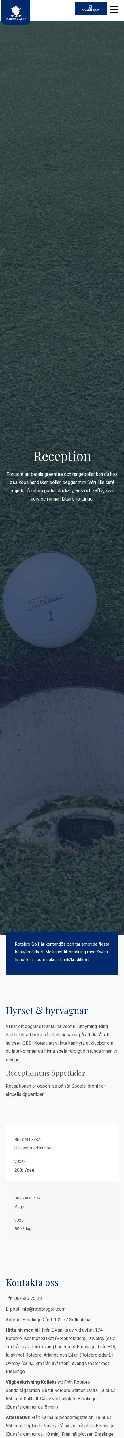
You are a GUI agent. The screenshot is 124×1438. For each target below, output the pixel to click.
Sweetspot (90, 10)
